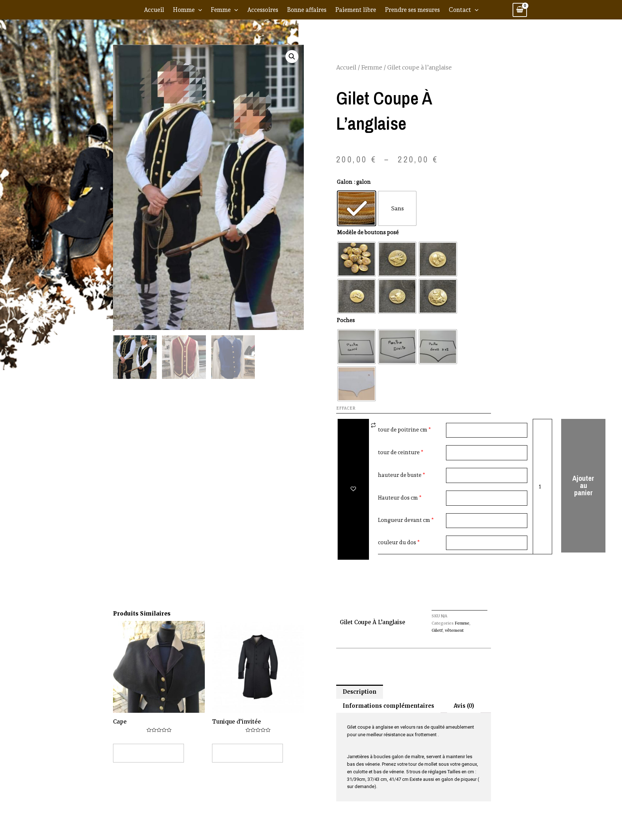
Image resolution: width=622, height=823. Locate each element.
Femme (221, 9)
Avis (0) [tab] (464, 705)
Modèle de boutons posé (368, 232)
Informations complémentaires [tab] (388, 705)
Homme (184, 9)
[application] (198, 9)
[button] (291, 56)
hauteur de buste (400, 475)
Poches (346, 320)
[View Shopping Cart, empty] (520, 10)
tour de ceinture (399, 452)
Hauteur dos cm (398, 498)
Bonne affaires (306, 9)
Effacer (345, 408)
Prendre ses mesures (412, 9)
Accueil (154, 9)
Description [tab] (360, 691)
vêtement (454, 630)
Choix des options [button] (148, 753)
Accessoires (262, 9)
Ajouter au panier (583, 485)
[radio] (356, 208)
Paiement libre (355, 9)
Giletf (437, 630)
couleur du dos (397, 542)
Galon (344, 182)
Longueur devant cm (404, 520)
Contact (460, 9)
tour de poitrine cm (402, 429)
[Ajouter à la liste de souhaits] (353, 489)
